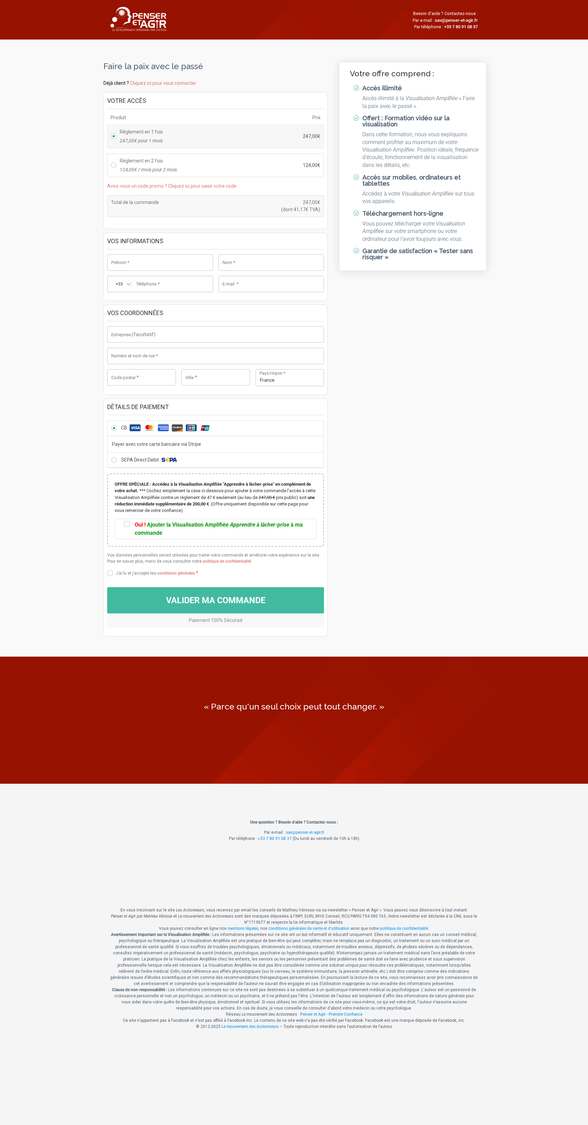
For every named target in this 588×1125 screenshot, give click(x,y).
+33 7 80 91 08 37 (461, 26)
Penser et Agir (313, 1014)
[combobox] (290, 377)
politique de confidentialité (227, 561)
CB (124, 428)
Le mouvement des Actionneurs (250, 1026)
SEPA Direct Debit (140, 460)
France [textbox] (267, 380)
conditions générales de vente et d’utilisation (308, 928)
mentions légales (243, 928)
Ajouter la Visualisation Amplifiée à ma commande (219, 528)
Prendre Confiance (345, 1014)
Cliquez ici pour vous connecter (163, 83)
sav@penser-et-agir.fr (456, 20)
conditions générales (176, 573)
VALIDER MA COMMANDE (215, 600)
